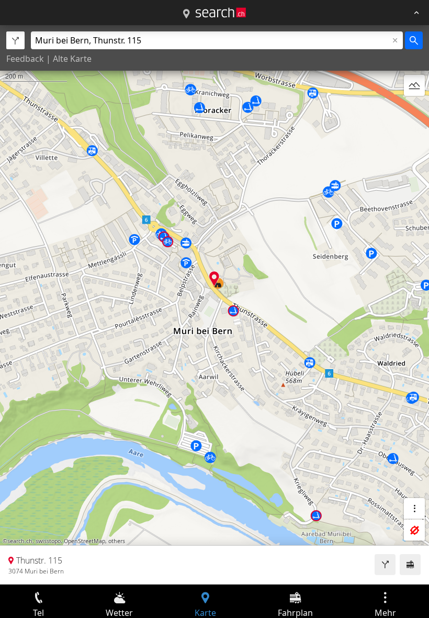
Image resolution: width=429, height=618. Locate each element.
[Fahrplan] (410, 564)
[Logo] (221, 12)
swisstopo (48, 541)
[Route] (385, 564)
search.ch (19, 541)
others (116, 541)
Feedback (25, 58)
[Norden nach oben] (414, 110)
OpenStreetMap (84, 541)
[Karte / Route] (186, 14)
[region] (214, 304)
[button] (214, 278)
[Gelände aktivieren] (414, 85)
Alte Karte (72, 58)
